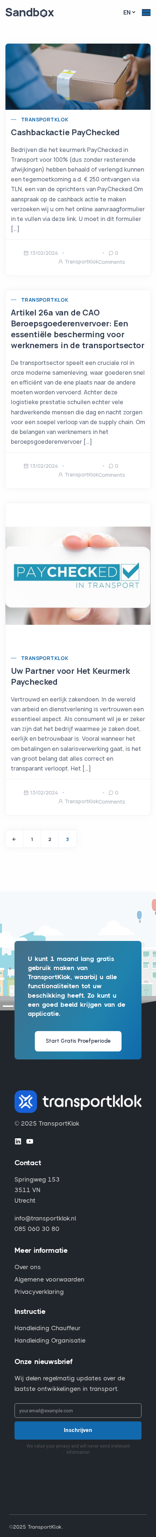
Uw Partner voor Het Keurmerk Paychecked (70, 676)
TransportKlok (44, 119)
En (127, 12)
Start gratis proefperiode (78, 1041)
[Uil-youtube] (29, 1141)
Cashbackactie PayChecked (65, 132)
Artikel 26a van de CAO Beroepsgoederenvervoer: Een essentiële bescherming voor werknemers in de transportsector (77, 329)
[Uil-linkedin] (18, 1141)
